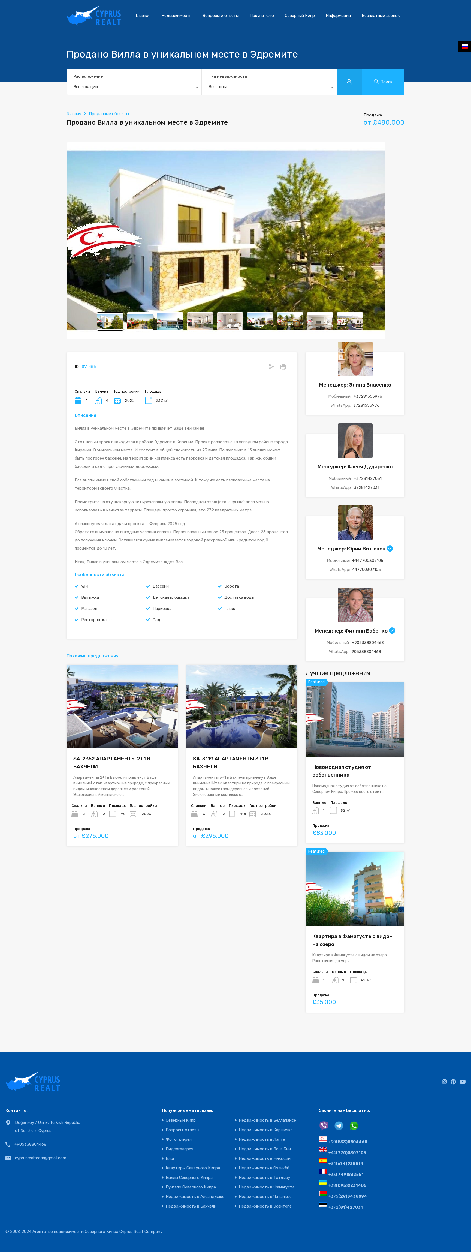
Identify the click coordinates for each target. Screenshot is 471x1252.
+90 (347, 1141)
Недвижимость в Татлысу (264, 1178)
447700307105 (366, 569)
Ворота (231, 586)
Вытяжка (90, 597)
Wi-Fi (85, 586)
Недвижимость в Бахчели (191, 1206)
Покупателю (262, 15)
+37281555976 (368, 396)
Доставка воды (239, 597)
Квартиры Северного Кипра (193, 1168)
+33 (346, 1174)
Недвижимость (176, 15)
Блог (170, 1159)
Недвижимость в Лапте (262, 1139)
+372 (345, 1207)
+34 (345, 1163)
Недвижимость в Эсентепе (265, 1206)
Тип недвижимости (228, 76)
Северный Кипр (300, 15)
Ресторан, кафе (96, 619)
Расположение (88, 76)
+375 (347, 1196)
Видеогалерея (179, 1149)
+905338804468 (368, 642)
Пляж (229, 608)
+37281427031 (368, 478)
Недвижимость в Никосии (265, 1159)
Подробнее (122, 731)
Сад (156, 619)
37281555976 (366, 405)
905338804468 (366, 651)
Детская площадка (171, 597)
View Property (355, 741)
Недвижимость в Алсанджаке (195, 1197)
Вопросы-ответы (182, 1130)
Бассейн (161, 586)
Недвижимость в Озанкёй (264, 1168)
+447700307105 (367, 560)
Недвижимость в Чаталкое (265, 1197)
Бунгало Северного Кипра (191, 1187)
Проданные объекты (109, 113)
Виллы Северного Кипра (189, 1178)
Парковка (162, 608)
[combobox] (134, 88)
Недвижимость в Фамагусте (267, 1187)
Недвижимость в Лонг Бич (265, 1149)
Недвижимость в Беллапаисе (267, 1120)
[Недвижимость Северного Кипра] (94, 23)
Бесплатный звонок (381, 15)
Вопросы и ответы (221, 15)
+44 (347, 1152)
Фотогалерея (179, 1139)
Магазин (89, 608)
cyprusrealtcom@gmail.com (40, 1157)
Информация (338, 15)
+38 (347, 1185)
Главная (143, 15)
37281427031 (366, 487)
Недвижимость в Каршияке (266, 1130)
